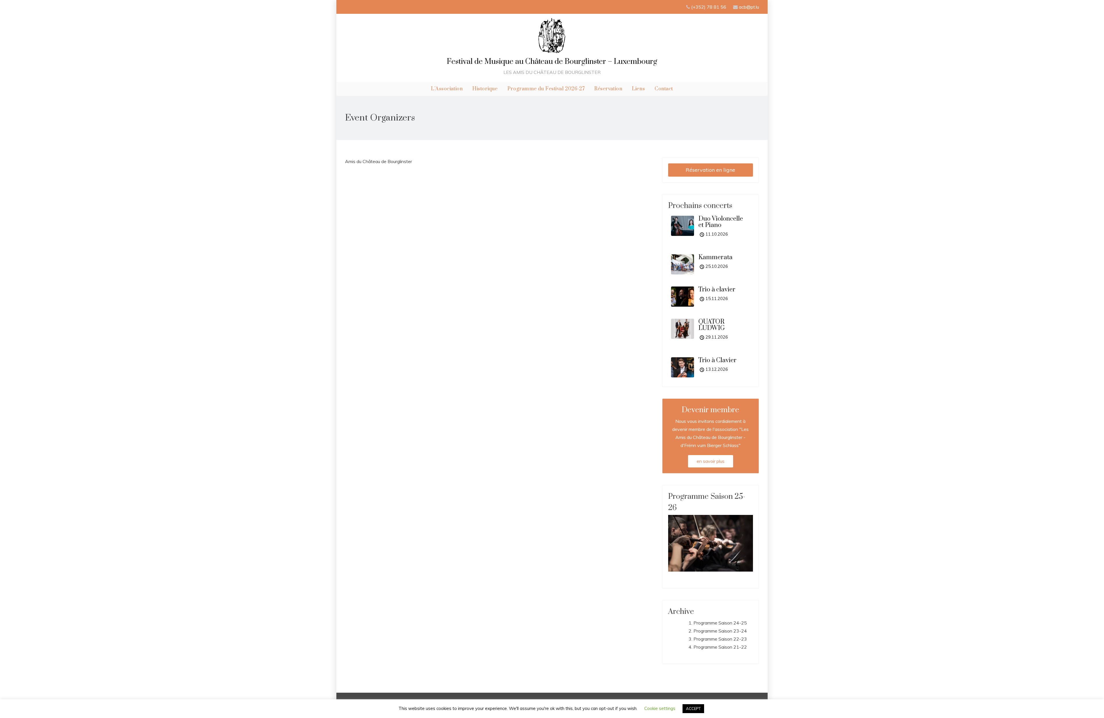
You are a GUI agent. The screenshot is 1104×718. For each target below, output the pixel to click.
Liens (638, 89)
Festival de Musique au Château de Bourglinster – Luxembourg (552, 61)
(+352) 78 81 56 (709, 7)
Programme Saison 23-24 (720, 631)
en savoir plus (710, 461)
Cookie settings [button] (659, 708)
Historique (485, 89)
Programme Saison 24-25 (720, 623)
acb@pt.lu (749, 7)
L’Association (447, 89)
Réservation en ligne (710, 170)
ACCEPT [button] (693, 708)
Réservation (608, 89)
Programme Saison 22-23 (720, 639)
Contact (664, 89)
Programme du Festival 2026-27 (545, 89)
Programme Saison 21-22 (720, 647)
